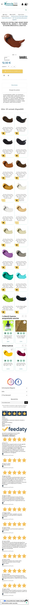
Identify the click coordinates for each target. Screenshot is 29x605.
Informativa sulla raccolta (9, 603)
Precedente (5, 435)
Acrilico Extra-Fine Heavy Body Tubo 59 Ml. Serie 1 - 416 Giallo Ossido (7, 196)
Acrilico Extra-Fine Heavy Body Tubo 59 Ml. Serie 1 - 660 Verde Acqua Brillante (7, 285)
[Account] (22, 4)
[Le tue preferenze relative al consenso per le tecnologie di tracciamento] (26, 602)
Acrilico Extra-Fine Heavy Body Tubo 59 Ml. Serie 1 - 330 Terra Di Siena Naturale (7, 175)
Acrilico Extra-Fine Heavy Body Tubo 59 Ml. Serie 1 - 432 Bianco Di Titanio (7, 218)
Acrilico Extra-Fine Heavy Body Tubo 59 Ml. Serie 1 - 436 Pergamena (7, 241)
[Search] (26, 10)
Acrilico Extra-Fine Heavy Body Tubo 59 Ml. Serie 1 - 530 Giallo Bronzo (21, 241)
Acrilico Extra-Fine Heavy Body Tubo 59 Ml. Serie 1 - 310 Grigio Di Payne (21, 151)
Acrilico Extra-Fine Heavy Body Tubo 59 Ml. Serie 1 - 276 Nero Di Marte (7, 151)
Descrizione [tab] (14, 85)
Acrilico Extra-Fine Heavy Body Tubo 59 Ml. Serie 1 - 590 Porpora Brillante (7, 263)
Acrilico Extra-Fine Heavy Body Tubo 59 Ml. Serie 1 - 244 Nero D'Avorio (21, 129)
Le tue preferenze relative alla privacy (15, 601)
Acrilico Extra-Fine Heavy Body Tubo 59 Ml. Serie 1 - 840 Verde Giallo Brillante (7, 308)
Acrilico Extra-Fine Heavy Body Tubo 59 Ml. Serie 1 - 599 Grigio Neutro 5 (21, 263)
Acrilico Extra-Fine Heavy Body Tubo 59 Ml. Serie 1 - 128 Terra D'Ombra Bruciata (7, 130)
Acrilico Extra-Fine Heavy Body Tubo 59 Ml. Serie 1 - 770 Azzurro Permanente (21, 285)
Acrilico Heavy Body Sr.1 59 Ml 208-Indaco (21, 307)
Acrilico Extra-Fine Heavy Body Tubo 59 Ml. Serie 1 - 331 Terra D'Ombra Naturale (21, 175)
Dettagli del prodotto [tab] (14, 90)
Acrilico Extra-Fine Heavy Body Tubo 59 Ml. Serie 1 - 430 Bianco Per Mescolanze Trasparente (21, 197)
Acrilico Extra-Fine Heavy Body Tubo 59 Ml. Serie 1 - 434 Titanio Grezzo (21, 218)
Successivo (12, 435)
